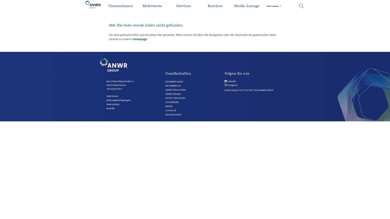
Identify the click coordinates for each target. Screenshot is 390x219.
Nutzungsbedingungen (118, 100)
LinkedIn (231, 81)
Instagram (232, 85)
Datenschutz (113, 104)
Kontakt (110, 108)
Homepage (140, 39)
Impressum (112, 95)
